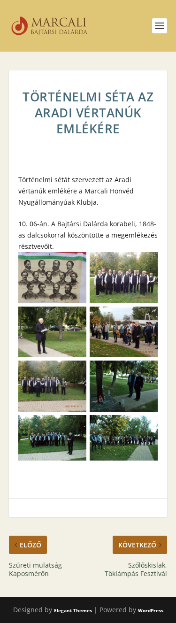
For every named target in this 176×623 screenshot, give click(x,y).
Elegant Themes (73, 610)
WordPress (150, 610)
